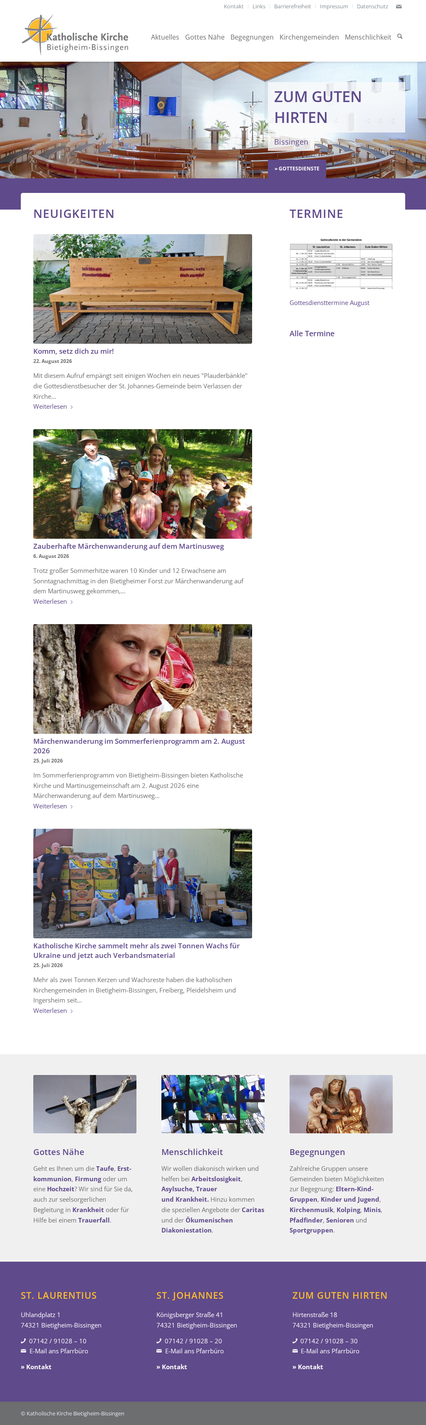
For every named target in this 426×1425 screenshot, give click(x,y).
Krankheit (88, 1209)
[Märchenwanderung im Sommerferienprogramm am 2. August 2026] (142, 679)
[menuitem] (234, 6)
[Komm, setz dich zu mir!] (142, 289)
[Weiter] (418, 120)
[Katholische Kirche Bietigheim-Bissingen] (75, 37)
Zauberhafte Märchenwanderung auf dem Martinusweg (128, 546)
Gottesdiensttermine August (329, 302)
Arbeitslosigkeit (216, 1179)
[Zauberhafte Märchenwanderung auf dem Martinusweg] (142, 484)
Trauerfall (94, 1220)
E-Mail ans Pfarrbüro (59, 1351)
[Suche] (400, 37)
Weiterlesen (50, 406)
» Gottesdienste (297, 168)
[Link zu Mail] (399, 6)
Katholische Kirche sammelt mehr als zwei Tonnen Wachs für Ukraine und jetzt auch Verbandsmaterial (136, 950)
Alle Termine (312, 333)
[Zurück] (7, 120)
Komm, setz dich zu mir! (73, 351)
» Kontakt (36, 1366)
